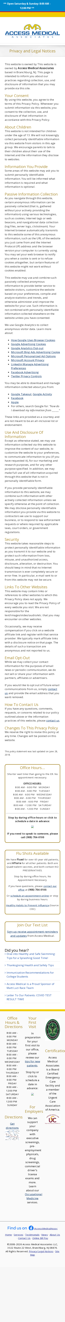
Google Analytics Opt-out (27, 348)
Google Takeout (21, 394)
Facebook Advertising (25, 372)
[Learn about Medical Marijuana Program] (52, 1020)
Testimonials (32, 1234)
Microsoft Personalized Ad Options (33, 356)
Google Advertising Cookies (28, 344)
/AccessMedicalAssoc (46, 1228)
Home (8, 1234)
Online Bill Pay (40, 1238)
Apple (15, 402)
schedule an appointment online (29, 895)
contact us (52, 720)
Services (18, 1234)
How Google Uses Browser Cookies (33, 340)
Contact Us (24, 1238)
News (44, 1234)
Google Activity (42, 394)
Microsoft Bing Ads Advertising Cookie (35, 352)
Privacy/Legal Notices (41, 1251)
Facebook (17, 398)
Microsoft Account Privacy (27, 360)
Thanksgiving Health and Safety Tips (30, 965)
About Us (55, 1234)
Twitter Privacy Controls (26, 376)
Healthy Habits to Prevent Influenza (27, 905)
